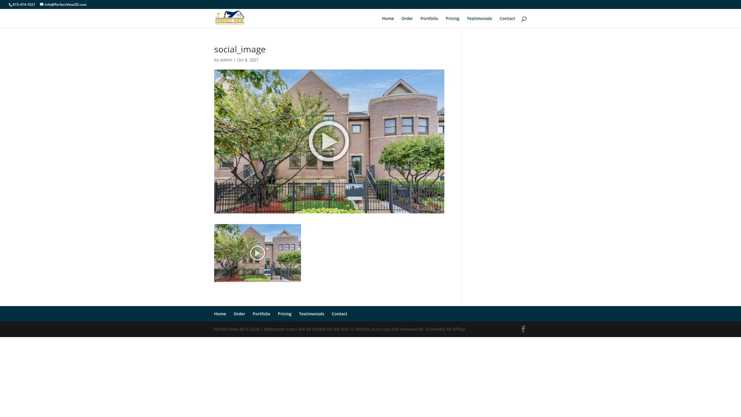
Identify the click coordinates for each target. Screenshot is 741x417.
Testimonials (479, 19)
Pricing (452, 19)
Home (388, 19)
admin (226, 60)
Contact (507, 19)
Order (407, 19)
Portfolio (429, 19)
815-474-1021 (24, 4)
